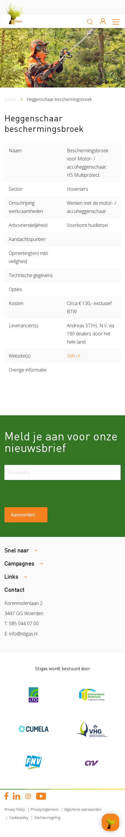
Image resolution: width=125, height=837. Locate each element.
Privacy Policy (14, 809)
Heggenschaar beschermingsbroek (59, 99)
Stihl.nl (73, 356)
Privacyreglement (44, 809)
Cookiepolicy (18, 817)
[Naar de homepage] (20, 21)
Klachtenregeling (47, 817)
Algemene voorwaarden (82, 809)
